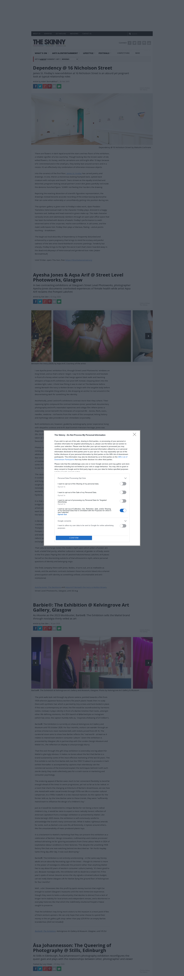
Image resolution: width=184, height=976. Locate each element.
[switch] (123, 483)
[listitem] (92, 478)
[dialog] (92, 488)
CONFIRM (74, 538)
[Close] (135, 435)
